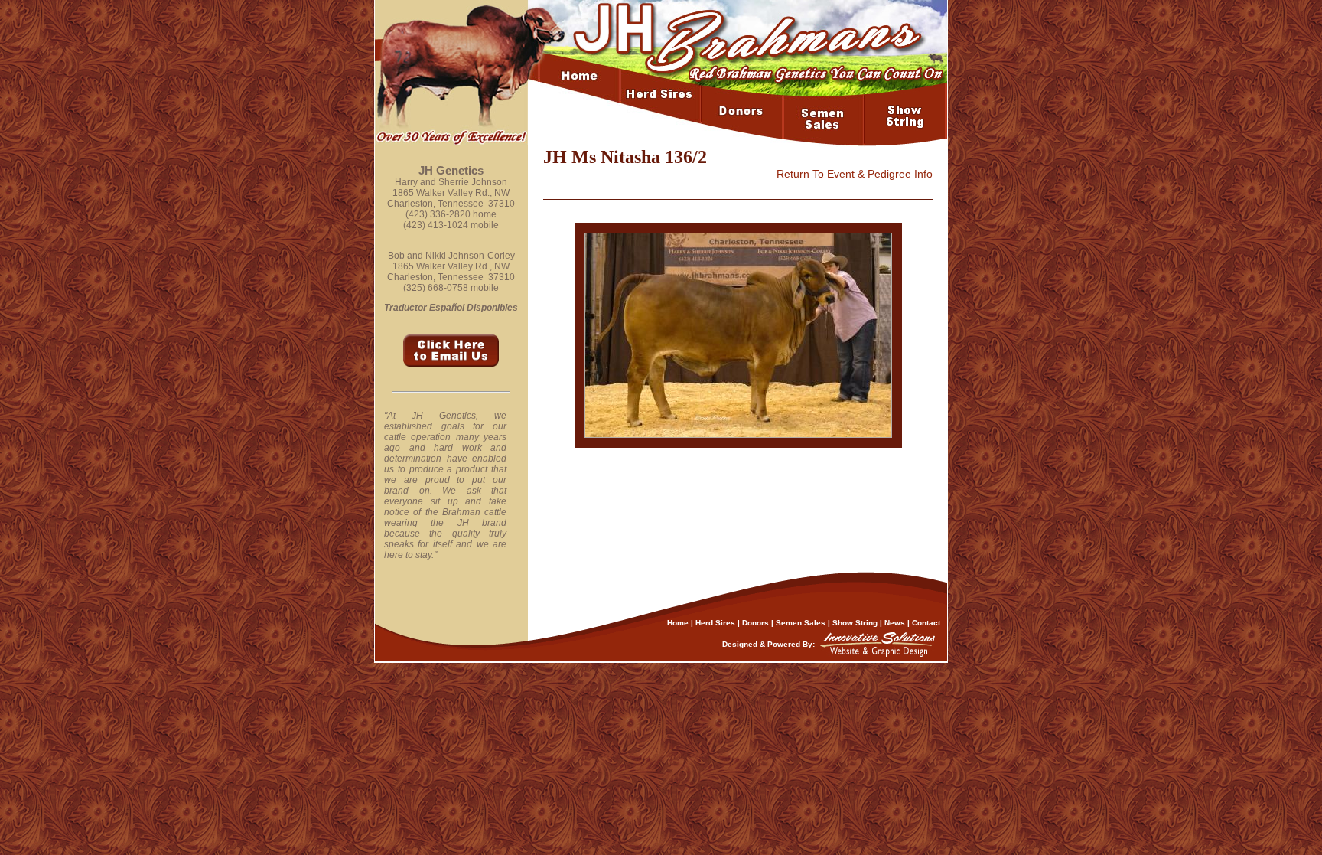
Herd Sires (715, 622)
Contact (926, 622)
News (894, 622)
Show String (855, 622)
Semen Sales (800, 622)
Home (678, 622)
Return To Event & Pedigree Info (855, 174)
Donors (755, 622)
